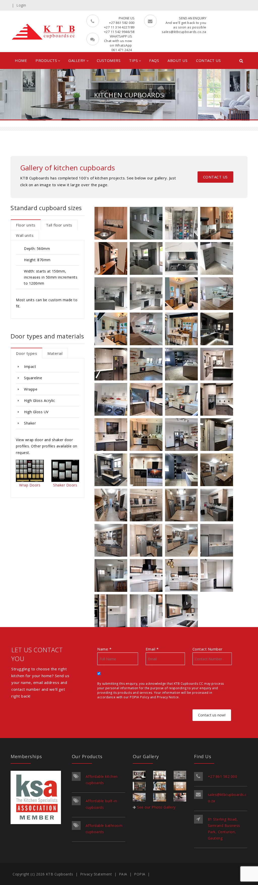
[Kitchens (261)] (147, 470)
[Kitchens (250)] (147, 435)
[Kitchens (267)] (182, 470)
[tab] (26, 224)
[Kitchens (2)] (112, 224)
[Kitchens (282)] (147, 506)
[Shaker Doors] (65, 476)
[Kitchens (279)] (218, 506)
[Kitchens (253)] (112, 365)
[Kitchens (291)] (147, 576)
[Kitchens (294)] (147, 611)
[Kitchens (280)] (112, 506)
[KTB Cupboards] (44, 31)
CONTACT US (215, 176)
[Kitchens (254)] (218, 400)
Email (152, 648)
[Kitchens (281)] (112, 541)
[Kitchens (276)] (182, 506)
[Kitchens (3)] (218, 224)
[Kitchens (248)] (218, 435)
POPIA (139, 874)
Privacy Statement (96, 874)
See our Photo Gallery (156, 807)
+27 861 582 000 (222, 776)
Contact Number (207, 648)
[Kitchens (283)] (112, 576)
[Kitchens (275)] (182, 541)
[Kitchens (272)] (182, 294)
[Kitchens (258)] (182, 435)
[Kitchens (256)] (218, 365)
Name (104, 648)
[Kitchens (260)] (112, 400)
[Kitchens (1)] (147, 224)
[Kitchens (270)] (182, 329)
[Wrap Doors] (30, 476)
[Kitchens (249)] (112, 470)
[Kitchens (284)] (218, 541)
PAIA (123, 874)
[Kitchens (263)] (147, 294)
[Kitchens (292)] (182, 611)
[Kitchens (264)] (218, 259)
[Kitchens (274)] (147, 329)
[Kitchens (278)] (147, 541)
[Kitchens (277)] (218, 470)
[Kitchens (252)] (147, 400)
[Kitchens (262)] (112, 294)
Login (21, 5)
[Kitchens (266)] (182, 259)
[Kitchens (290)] (182, 576)
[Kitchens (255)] (112, 435)
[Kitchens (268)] (182, 365)
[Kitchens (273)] (218, 294)
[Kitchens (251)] (218, 329)
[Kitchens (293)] (112, 611)
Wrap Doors (29, 485)
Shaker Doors (65, 485)
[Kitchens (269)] (112, 259)
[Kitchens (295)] (218, 576)
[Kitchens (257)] (147, 365)
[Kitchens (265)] (147, 259)
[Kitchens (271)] (112, 329)
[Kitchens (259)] (182, 400)
